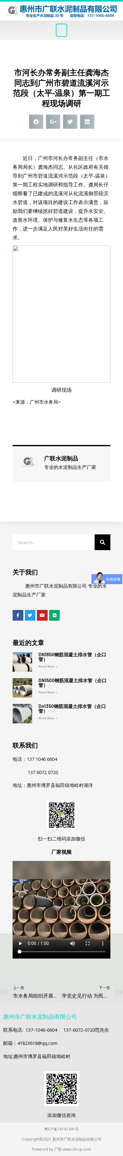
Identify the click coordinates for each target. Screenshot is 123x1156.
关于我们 (25, 572)
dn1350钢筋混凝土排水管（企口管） (72, 708)
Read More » (48, 666)
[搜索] (102, 542)
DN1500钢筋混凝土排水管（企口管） (72, 682)
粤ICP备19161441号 (61, 1129)
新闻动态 (61, 57)
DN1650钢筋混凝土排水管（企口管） (72, 657)
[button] (61, 30)
